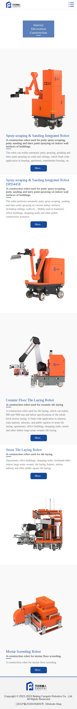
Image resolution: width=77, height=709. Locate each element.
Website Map (53, 703)
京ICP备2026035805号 (30, 703)
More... (39, 168)
